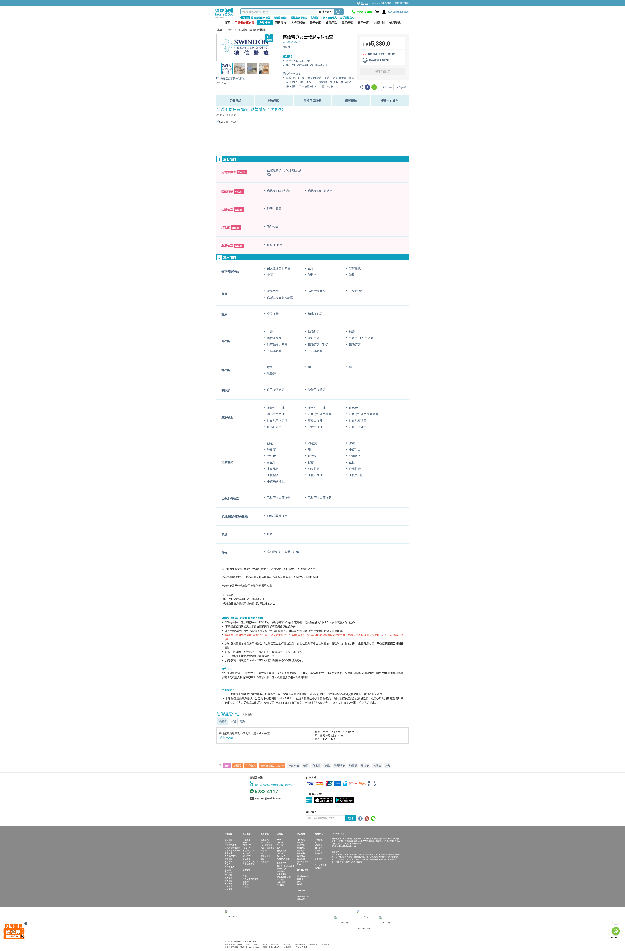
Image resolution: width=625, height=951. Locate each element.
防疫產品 (301, 853)
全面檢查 (228, 839)
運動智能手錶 (303, 896)
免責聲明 (325, 944)
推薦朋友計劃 (402, 2)
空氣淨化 (301, 842)
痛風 (327, 765)
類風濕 (353, 765)
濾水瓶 (264, 853)
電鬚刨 (300, 878)
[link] (232, 916)
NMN (279, 839)
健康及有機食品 (304, 861)
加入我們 (287, 944)
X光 (387, 765)
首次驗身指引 (320, 865)
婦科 (226, 765)
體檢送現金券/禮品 (260, 17)
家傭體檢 (228, 872)
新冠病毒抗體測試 (232, 847)
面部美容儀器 (303, 876)
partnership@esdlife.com (346, 846)
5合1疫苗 (247, 853)
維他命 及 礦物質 (284, 858)
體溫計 (246, 881)
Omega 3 (281, 856)
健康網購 (287, 947)
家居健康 (319, 844)
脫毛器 (300, 884)
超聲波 (377, 765)
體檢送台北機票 (299, 17)
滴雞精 (280, 842)
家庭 (265, 947)
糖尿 (305, 765)
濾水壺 (264, 850)
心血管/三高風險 (232, 856)
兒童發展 (228, 885)
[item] (227, 121)
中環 (233, 721)
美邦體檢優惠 (280, 17)
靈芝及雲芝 (282, 850)
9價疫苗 (246, 842)
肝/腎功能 (339, 765)
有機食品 (319, 850)
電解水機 (265, 861)
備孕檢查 (228, 861)
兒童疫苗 (246, 839)
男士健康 (228, 853)
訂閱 (350, 818)
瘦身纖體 (281, 871)
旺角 (242, 721)
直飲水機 (265, 839)
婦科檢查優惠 (330, 17)
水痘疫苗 (246, 858)
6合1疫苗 (247, 856)
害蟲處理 (301, 858)
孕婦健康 (281, 884)
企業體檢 (228, 888)
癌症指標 (293, 765)
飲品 (299, 864)
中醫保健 (228, 883)
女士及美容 (282, 868)
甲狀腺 (365, 765)
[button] (271, 68)
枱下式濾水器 (266, 844)
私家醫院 (314, 17)
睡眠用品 (301, 856)
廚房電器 (301, 844)
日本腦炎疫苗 (248, 864)
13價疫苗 (247, 847)
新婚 (242, 947)
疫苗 (317, 842)
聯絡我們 (275, 944)
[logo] (224, 18)
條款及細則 (300, 944)
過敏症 (227, 864)
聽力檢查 (228, 880)
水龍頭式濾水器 (267, 847)
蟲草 (279, 847)
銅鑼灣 (222, 721)
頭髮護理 (281, 882)
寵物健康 (301, 847)
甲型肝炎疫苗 (248, 850)
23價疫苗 (247, 844)
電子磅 (246, 884)
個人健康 (319, 847)
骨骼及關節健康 (284, 876)
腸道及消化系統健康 (285, 865)
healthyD (275, 947)
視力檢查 (228, 877)
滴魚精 (280, 853)
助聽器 (246, 887)
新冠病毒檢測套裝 (232, 850)
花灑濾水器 (266, 856)
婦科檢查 (228, 842)
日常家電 (301, 839)
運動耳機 (301, 898)
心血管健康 (282, 873)
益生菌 (280, 844)
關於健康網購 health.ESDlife (237, 944)
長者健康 (301, 850)
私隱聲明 (313, 944)
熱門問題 (319, 867)
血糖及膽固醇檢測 (250, 878)
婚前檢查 (228, 858)
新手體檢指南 (347, 17)
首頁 (227, 22)
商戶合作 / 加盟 (260, 944)
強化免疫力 (282, 863)
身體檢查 (319, 839)
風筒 (299, 881)
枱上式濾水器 (266, 842)
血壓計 (246, 876)
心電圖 (316, 765)
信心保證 (251, 765)
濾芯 (263, 858)
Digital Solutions (303, 947)
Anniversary (253, 947)
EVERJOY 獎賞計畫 (381, 2)
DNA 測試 (229, 875)
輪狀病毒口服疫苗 (250, 861)
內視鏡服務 (229, 866)
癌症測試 (228, 869)
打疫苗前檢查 (230, 844)
